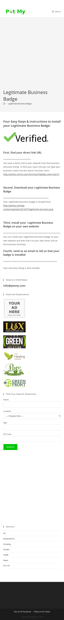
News (5, 560)
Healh (5, 554)
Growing (7, 544)
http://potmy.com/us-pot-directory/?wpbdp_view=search (31, 174)
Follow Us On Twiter (42, 611)
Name (6, 399)
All (4, 533)
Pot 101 (6, 565)
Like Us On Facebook (22, 611)
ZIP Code (7, 434)
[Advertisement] (32, 55)
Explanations (9, 538)
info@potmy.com (14, 285)
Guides (6, 549)
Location (7, 411)
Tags (5, 422)
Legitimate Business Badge (20, 103)
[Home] (4, 103)
